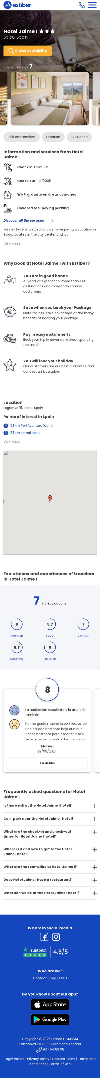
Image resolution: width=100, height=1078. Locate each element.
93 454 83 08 (53, 1049)
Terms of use (60, 1064)
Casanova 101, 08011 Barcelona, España (50, 1044)
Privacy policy (38, 1059)
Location (53, 137)
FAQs (63, 978)
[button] (50, 498)
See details (47, 763)
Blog (53, 978)
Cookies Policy (63, 1059)
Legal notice (14, 1059)
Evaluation (79, 137)
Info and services (22, 137)
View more (11, 243)
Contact (40, 978)
